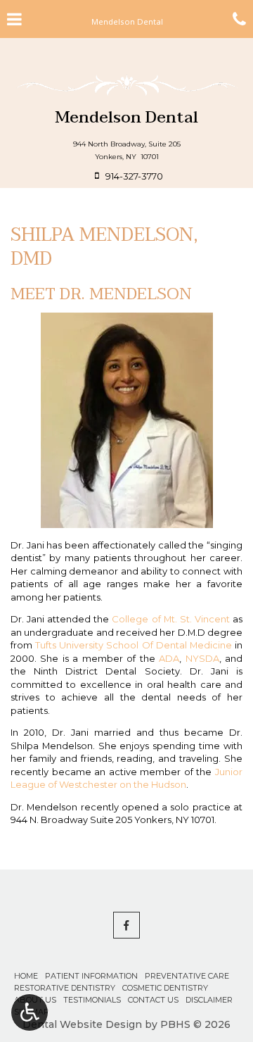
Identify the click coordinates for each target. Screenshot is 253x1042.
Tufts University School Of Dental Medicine (133, 645)
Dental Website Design (82, 1024)
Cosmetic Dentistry (165, 988)
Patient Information (91, 976)
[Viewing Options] (29, 1012)
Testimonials (92, 1000)
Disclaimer (209, 1000)
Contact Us (153, 1000)
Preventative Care (187, 976)
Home (26, 976)
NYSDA (202, 658)
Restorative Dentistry (64, 988)
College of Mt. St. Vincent (170, 618)
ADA (169, 658)
